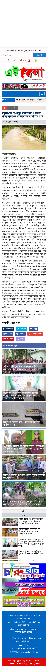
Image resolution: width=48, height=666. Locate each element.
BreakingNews (34, 663)
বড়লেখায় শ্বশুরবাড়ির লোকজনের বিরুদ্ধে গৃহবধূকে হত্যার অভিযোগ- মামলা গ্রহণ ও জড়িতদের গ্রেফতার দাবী (21, 396)
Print (21, 339)
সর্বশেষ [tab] (24, 511)
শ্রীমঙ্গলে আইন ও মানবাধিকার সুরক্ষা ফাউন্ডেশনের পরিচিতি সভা (30, 552)
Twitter (22, 329)
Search (39, 55)
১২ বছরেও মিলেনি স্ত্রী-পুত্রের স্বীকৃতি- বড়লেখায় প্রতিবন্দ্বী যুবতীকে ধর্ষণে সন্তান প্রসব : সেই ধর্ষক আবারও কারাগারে (23, 449)
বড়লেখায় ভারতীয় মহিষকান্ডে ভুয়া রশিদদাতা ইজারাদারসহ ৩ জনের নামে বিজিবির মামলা (23, 503)
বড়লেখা (13, 108)
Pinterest (9, 339)
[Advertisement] (24, 24)
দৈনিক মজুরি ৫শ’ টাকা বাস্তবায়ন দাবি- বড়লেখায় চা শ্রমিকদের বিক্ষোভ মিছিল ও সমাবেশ (21, 369)
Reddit (21, 334)
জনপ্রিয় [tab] (24, 515)
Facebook (8, 329)
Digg (34, 329)
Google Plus (36, 334)
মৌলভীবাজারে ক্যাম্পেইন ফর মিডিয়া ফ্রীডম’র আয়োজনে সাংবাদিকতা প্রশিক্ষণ (29, 531)
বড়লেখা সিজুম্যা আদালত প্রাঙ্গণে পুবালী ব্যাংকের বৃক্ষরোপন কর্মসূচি (24, 476)
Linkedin (8, 334)
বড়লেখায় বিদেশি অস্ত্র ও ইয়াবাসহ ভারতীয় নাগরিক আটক (21, 423)
